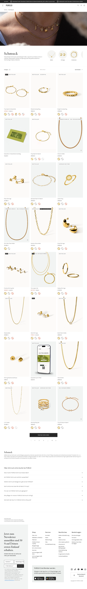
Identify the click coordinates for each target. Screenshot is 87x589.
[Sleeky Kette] (16, 314)
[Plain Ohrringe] (16, 180)
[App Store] (39, 578)
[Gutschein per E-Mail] (43, 359)
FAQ (46, 542)
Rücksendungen (76, 535)
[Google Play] (51, 578)
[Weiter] (55, 440)
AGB (60, 537)
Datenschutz (62, 540)
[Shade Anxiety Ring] (43, 90)
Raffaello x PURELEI (37, 537)
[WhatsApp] (85, 569)
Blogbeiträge (35, 546)
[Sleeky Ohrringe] (70, 269)
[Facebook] (78, 569)
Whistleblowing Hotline (63, 550)
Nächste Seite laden (43, 435)
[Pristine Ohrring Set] (16, 269)
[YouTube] (82, 569)
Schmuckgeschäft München (37, 556)
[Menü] (3, 5)
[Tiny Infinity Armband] (70, 403)
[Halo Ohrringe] (43, 314)
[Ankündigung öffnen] (43, 1)
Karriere (34, 550)
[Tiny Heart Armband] (43, 135)
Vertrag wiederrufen (77, 540)
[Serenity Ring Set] (43, 403)
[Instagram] (72, 569)
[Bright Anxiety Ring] (70, 90)
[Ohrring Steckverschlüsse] (16, 359)
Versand (74, 537)
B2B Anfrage (48, 540)
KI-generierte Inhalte (64, 554)
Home (5, 9)
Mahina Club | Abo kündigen (76, 542)
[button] (78, 5)
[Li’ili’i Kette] (16, 403)
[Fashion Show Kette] (43, 224)
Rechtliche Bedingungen (62, 547)
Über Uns (34, 535)
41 (52, 440)
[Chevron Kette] (70, 135)
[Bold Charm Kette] (70, 314)
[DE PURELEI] (9, 5)
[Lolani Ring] (70, 180)
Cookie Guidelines (63, 556)
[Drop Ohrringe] (70, 224)
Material (34, 540)
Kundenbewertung (50, 544)
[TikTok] (75, 569)
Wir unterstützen (36, 548)
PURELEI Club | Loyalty (36, 542)
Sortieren (78, 69)
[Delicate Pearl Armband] (43, 180)
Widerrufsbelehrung (64, 535)
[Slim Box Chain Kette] (16, 224)
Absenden (20, 566)
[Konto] (81, 5)
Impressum (62, 544)
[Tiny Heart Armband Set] (16, 90)
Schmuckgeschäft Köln (37, 553)
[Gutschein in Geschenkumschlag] (16, 135)
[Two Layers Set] (43, 269)
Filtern (6, 69)
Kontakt (47, 535)
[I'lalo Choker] (70, 359)
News (46, 537)
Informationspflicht (64, 542)
